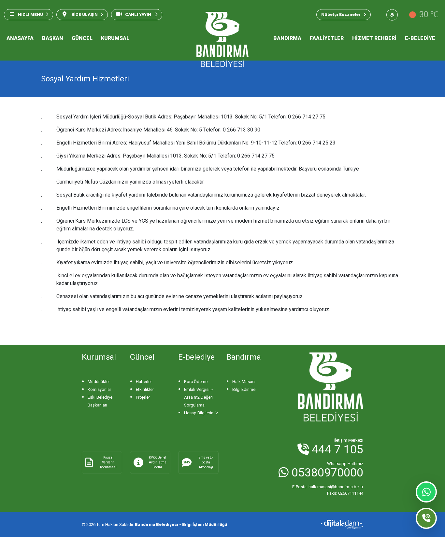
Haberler (144, 381)
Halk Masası (243, 381)
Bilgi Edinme (243, 389)
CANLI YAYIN (138, 14)
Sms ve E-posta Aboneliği (206, 462)
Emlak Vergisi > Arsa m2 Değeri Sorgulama (198, 397)
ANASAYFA (20, 38)
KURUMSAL (115, 38)
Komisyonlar (99, 389)
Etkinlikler (145, 389)
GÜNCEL (82, 38)
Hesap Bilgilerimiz (201, 412)
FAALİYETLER (327, 38)
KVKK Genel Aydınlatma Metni (157, 462)
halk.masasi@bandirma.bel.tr (327, 486)
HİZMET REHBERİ (374, 38)
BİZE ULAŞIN (84, 14)
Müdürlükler (99, 381)
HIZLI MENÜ (30, 14)
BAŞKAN (52, 38)
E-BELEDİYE (420, 38)
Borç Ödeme (196, 381)
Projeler (143, 397)
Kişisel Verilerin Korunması (108, 462)
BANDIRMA (287, 38)
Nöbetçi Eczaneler (341, 14)
